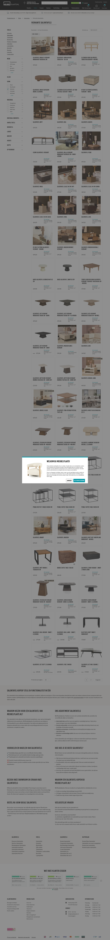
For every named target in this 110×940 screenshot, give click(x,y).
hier (51, 476)
